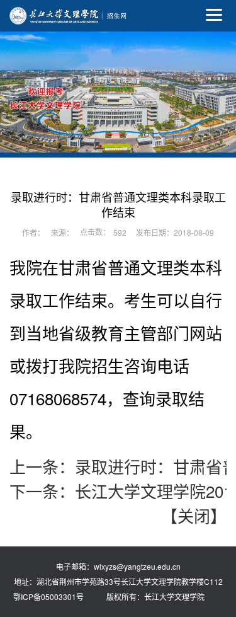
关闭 (193, 515)
